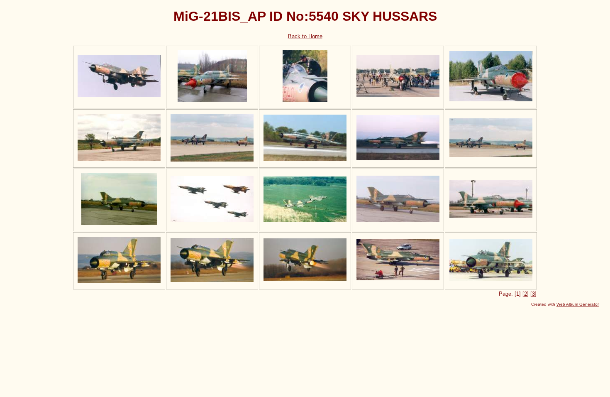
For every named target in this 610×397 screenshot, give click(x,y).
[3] (533, 294)
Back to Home (305, 36)
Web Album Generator (577, 304)
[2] (525, 294)
